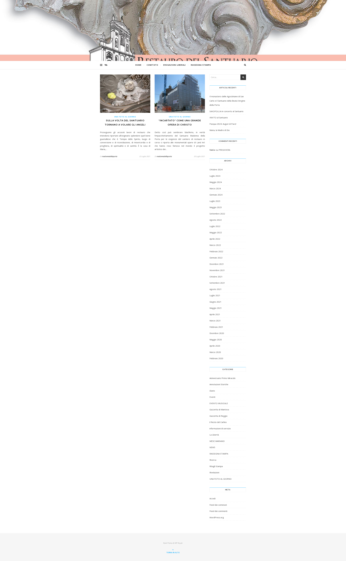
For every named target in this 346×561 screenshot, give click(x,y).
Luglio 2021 (214, 295)
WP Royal (178, 543)
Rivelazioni (214, 472)
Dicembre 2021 (216, 264)
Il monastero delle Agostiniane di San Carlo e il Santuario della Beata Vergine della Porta (227, 100)
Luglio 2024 (214, 176)
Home (138, 65)
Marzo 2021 (215, 320)
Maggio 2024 (215, 182)
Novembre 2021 (217, 270)
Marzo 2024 (215, 188)
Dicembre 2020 (216, 333)
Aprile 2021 (214, 314)
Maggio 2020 (215, 339)
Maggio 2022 (215, 232)
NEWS (212, 447)
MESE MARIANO (217, 441)
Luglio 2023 (214, 201)
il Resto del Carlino (218, 422)
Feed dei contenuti (218, 504)
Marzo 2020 (215, 352)
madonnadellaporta (109, 156)
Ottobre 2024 (216, 169)
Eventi (212, 397)
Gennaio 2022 (215, 257)
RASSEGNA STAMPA (201, 65)
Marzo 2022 (215, 245)
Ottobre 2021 (216, 276)
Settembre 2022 (217, 213)
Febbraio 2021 (216, 327)
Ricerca (212, 460)
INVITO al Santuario (218, 117)
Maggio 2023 (215, 207)
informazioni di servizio (220, 428)
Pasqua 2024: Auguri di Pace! (222, 124)
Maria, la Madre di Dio (219, 130)
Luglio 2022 (214, 226)
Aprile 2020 (214, 345)
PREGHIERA (224, 150)
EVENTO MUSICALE (218, 403)
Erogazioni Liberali (174, 65)
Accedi (212, 498)
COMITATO (152, 65)
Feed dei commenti (218, 511)
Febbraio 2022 (216, 251)
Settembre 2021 (217, 282)
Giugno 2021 (215, 301)
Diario (212, 390)
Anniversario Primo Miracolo (222, 378)
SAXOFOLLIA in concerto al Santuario (226, 111)
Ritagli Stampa (216, 466)
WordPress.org (216, 517)
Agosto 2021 (215, 289)
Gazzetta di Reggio (218, 416)
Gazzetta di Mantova (219, 409)
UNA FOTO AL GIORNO (125, 117)
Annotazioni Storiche (218, 384)
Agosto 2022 (215, 219)
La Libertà (214, 434)
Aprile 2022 (214, 238)
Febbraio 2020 (216, 358)
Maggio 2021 (215, 308)
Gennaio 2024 (215, 194)
